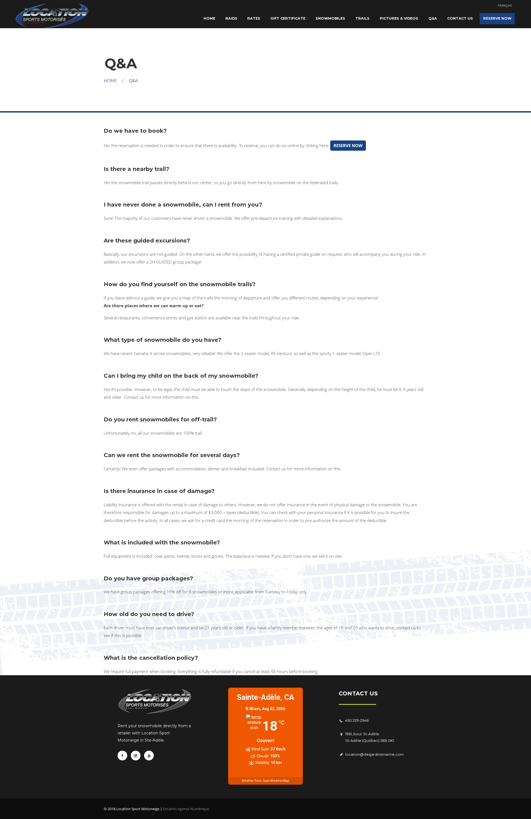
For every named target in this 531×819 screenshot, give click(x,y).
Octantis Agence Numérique (186, 808)
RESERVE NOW (348, 145)
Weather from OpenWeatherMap (265, 781)
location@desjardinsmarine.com (374, 754)
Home (110, 80)
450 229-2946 (357, 720)
